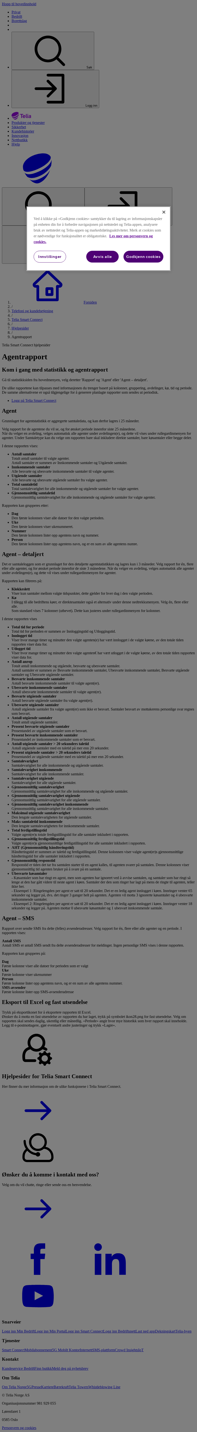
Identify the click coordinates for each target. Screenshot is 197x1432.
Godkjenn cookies (143, 256)
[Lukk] (164, 212)
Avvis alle (102, 256)
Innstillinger (50, 256)
